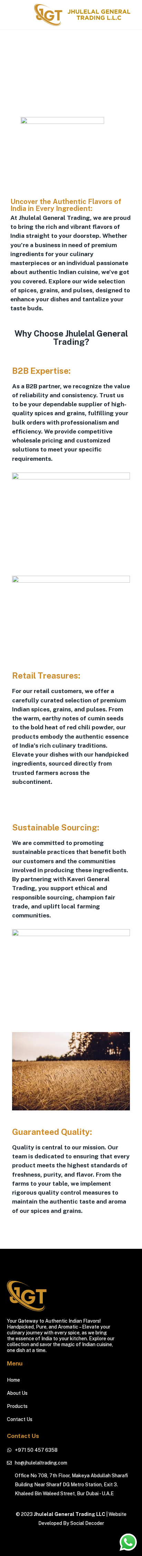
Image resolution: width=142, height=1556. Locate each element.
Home (13, 1380)
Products (17, 1406)
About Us (17, 1393)
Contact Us (19, 1419)
